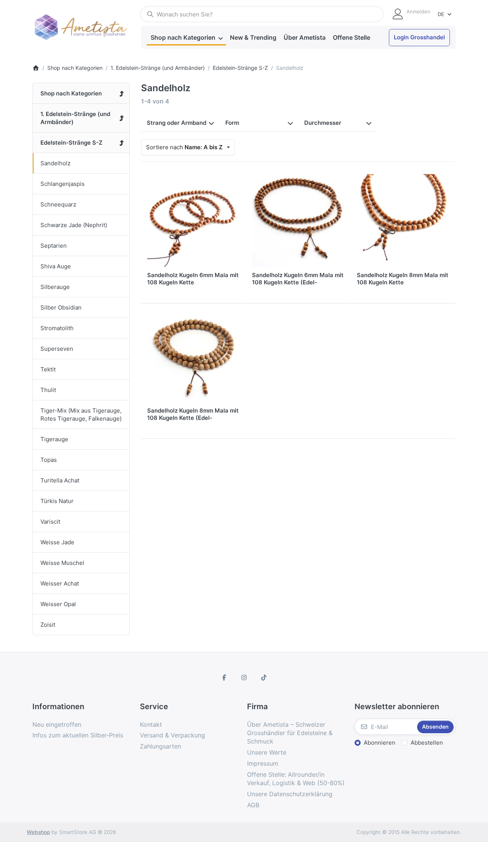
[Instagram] (244, 677)
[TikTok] (263, 677)
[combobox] (262, 14)
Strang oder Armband (176, 122)
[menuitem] (186, 38)
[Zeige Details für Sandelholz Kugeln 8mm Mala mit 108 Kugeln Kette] (403, 220)
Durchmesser (322, 122)
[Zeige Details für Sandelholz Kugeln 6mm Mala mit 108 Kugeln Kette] (193, 220)
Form (232, 122)
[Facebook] (224, 677)
